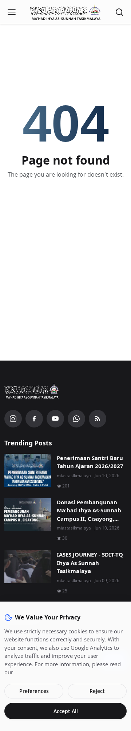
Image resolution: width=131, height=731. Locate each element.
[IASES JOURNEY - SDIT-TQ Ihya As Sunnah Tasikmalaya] (27, 566)
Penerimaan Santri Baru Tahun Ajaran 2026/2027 (90, 462)
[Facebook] (34, 418)
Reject (97, 690)
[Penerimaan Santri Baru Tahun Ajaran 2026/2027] (27, 470)
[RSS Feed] (97, 418)
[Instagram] (13, 418)
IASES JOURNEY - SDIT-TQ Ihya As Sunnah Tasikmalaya (90, 562)
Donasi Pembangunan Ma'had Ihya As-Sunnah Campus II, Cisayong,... (89, 510)
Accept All (65, 711)
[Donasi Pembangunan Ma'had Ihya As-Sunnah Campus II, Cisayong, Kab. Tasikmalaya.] (27, 514)
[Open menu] (11, 12)
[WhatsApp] (76, 418)
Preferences (34, 690)
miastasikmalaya (74, 475)
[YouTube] (55, 418)
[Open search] (119, 12)
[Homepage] (65, 12)
